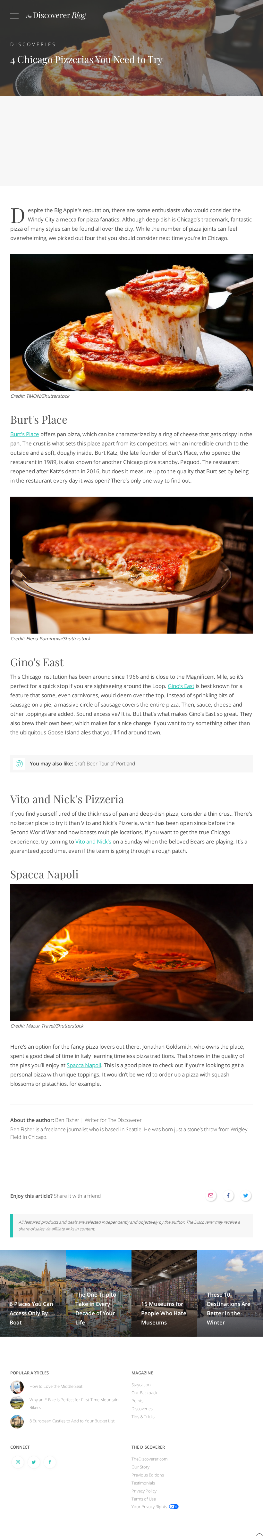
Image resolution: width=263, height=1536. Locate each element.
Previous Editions (148, 1475)
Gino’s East (181, 686)
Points (137, 1401)
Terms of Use (144, 1499)
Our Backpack (144, 1393)
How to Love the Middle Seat (56, 1386)
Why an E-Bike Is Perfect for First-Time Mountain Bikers (74, 1403)
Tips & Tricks (143, 1417)
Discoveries (33, 44)
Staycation (141, 1385)
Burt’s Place (24, 434)
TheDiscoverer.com (149, 1459)
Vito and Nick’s (93, 841)
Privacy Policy (144, 1491)
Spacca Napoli (84, 1065)
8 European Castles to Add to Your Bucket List (72, 1421)
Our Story (140, 1467)
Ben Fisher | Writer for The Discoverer (76, 1120)
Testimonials (143, 1483)
